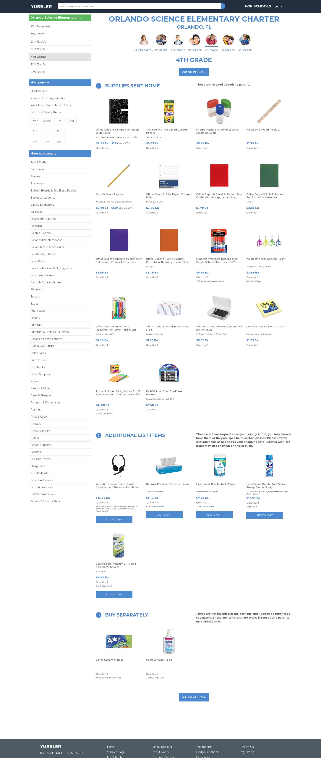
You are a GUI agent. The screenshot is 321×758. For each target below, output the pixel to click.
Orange (149, 266)
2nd (71, 121)
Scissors (35, 452)
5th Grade (37, 64)
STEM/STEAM (39, 473)
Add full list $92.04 (194, 72)
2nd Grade (38, 41)
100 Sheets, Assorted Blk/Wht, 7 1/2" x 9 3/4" (116, 137)
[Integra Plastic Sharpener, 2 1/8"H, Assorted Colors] (219, 111)
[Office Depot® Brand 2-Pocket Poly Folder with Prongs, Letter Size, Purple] (119, 241)
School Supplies (40, 445)
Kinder (47, 121)
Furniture (36, 324)
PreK (35, 121)
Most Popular (39, 91)
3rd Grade (37, 49)
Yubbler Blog (115, 752)
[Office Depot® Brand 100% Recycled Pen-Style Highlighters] (119, 308)
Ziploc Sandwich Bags (110, 659)
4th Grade (38, 57)
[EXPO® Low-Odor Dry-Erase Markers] (169, 373)
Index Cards (38, 353)
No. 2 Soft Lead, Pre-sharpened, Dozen (114, 202)
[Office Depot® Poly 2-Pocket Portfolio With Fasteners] (269, 176)
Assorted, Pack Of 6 (105, 334)
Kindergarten (40, 26)
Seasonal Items (40, 459)
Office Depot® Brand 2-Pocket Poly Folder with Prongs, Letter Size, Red (219, 197)
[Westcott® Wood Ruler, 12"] (269, 111)
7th (47, 142)
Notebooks (37, 367)
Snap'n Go (247, 747)
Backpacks (37, 169)
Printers (35, 423)
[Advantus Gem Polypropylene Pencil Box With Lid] (219, 308)
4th (47, 131)
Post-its (35, 409)
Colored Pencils (40, 233)
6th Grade (38, 72)
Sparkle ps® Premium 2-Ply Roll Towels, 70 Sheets (116, 565)
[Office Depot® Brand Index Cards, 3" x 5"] (169, 308)
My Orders (247, 752)
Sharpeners (37, 466)
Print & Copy (38, 416)
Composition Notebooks (46, 240)
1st (59, 121)
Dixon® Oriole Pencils (109, 194)
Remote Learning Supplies (47, 98)
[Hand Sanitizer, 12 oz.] (169, 641)
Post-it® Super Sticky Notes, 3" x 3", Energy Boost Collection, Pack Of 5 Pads (118, 394)
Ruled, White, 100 (154, 334)
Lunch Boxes (38, 360)
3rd (35, 131)
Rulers (34, 438)
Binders (35, 176)
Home (111, 747)
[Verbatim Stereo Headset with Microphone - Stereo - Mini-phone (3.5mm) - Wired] (119, 466)
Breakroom (37, 183)
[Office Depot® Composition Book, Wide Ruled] (119, 111)
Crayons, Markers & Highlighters (51, 268)
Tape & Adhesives (41, 480)
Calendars (36, 211)
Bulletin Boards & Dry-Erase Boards (53, 190)
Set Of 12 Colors (153, 137)
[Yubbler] (41, 6)
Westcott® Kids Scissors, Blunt (266, 258)
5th (59, 131)
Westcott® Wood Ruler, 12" (263, 129)
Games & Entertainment (46, 339)
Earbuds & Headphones (45, 282)
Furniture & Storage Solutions (49, 332)
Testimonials (204, 747)
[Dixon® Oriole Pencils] (119, 176)
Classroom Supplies (43, 219)
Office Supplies (40, 374)
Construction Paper (43, 254)
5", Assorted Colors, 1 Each (258, 266)
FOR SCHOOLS (258, 6)
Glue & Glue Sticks (42, 346)
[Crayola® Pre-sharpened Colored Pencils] (169, 111)
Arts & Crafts (38, 162)
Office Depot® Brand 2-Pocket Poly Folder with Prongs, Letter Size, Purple (119, 262)
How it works (160, 752)
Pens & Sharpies (40, 395)
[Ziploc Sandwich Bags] (119, 641)
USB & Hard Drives (42, 494)
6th (35, 142)
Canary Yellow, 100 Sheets (258, 334)
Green (249, 202)
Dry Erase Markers (42, 275)
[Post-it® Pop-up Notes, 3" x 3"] (269, 308)
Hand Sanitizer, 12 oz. (159, 659)
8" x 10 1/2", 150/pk (154, 202)
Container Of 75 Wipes (207, 491)
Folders (35, 317)
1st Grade (37, 34)
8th (59, 142)
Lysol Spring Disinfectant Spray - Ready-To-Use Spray (266, 485)
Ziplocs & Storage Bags (45, 501)
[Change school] (82, 18)
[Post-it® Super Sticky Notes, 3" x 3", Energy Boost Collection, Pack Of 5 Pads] (119, 373)
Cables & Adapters (42, 204)
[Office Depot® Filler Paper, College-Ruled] (169, 176)
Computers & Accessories (47, 247)
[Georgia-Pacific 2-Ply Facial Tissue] (169, 466)
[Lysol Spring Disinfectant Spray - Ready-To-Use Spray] (269, 466)
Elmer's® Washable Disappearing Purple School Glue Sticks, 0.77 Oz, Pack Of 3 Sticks (218, 262)
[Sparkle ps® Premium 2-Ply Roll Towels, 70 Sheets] (119, 545)
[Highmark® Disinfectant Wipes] (219, 466)
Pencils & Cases (40, 388)
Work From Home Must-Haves (50, 105)
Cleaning (36, 226)
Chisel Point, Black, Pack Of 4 (160, 399)
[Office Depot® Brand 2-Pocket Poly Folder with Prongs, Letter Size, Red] (219, 176)
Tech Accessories (41, 487)
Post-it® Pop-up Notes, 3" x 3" (265, 326)
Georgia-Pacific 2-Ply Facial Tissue (167, 483)
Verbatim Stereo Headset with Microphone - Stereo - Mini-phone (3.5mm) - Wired (117, 487)
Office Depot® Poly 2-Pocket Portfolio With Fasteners (265, 196)
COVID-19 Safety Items (45, 112)
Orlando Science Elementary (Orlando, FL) (55, 17)
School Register (162, 747)
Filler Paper (37, 310)
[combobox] (139, 6)
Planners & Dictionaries (45, 402)
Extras (34, 303)
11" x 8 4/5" (101, 571)
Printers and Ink (40, 430)
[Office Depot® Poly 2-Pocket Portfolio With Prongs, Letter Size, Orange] (169, 241)
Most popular (39, 82)
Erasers (35, 296)
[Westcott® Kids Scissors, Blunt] (269, 241)
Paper (34, 381)
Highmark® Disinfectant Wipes (215, 483)
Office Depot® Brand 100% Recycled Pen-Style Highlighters (116, 328)
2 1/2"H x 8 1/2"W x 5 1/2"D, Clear (211, 334)
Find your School (207, 752)
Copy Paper (38, 261)
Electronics (37, 289)
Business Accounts (42, 197)
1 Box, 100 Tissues (154, 491)
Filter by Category (43, 153)
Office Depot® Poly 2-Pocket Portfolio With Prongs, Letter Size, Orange (167, 262)
